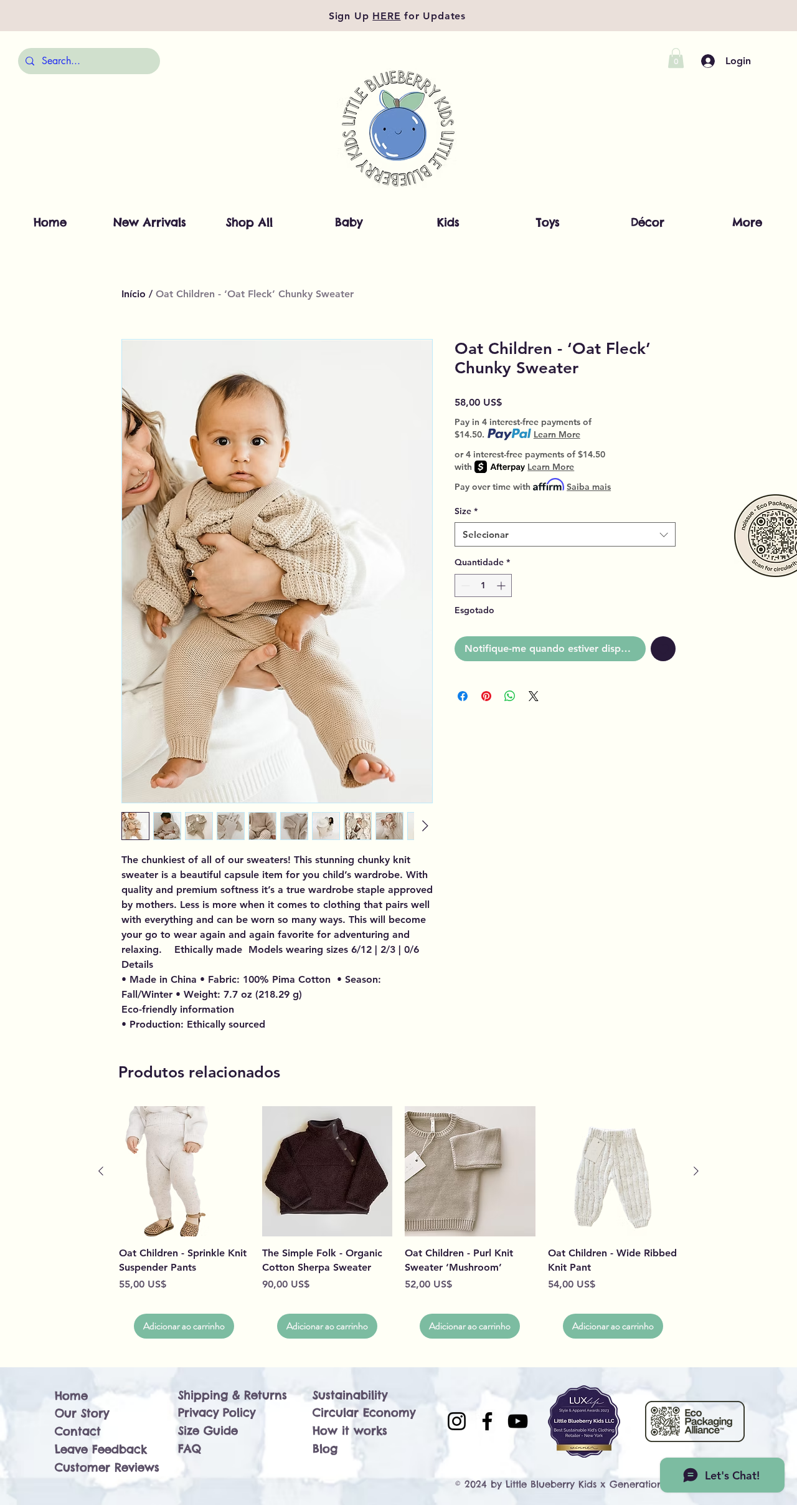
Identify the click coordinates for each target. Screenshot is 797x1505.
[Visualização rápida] (184, 1171)
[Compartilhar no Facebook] (462, 696)
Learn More (557, 434)
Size (466, 511)
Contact (78, 1431)
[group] (398, 1222)
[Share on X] (533, 696)
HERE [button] (386, 16)
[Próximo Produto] (696, 1170)
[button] (675, 58)
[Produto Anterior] (100, 1170)
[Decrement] (464, 585)
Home (71, 1395)
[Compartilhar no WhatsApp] (509, 696)
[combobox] (565, 534)
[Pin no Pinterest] (486, 696)
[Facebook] (487, 1421)
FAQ (189, 1448)
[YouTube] (518, 1421)
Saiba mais (589, 486)
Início (133, 294)
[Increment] (502, 585)
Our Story (82, 1413)
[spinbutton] (483, 585)
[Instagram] (457, 1421)
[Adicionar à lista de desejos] (663, 648)
